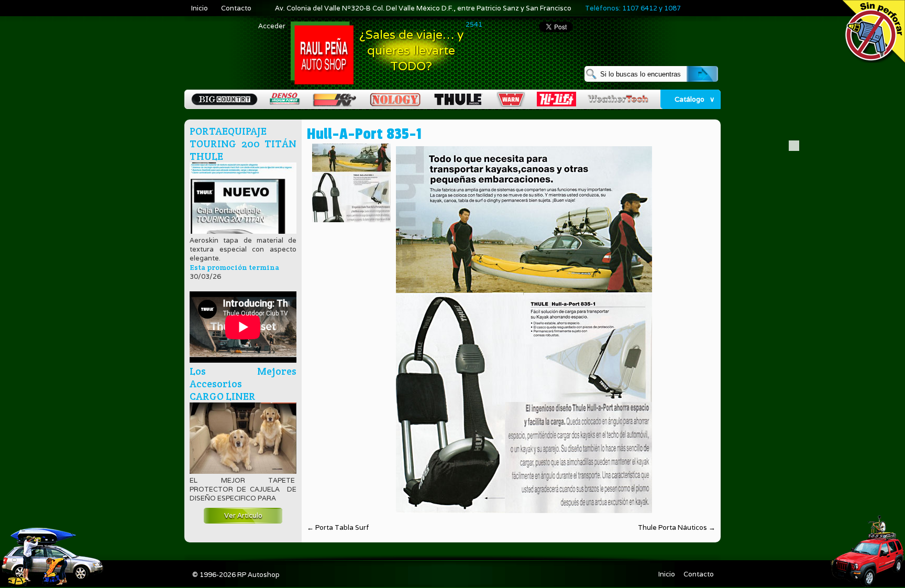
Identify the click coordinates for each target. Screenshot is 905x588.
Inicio (199, 8)
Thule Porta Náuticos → (676, 527)
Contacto (236, 8)
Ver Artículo (243, 515)
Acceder (271, 25)
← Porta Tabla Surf (338, 527)
